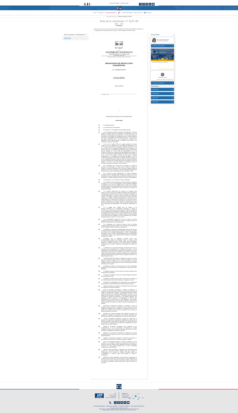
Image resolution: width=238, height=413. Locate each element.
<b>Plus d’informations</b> (162, 34)
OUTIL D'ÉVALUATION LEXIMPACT (137, 406)
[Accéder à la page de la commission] (162, 59)
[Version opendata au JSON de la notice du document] (162, 102)
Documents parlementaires (111, 16)
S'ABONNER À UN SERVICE (124, 406)
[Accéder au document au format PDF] (162, 89)
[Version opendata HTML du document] (162, 93)
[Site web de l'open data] (131, 396)
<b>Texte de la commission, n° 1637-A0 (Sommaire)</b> (75, 34)
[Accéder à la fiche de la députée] (162, 40)
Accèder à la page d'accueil (119, 7)
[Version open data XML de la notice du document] (162, 97)
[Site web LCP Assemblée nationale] (106, 396)
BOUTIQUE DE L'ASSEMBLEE (99, 406)
